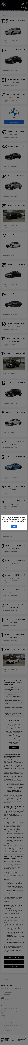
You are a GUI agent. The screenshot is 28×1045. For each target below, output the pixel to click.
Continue (14, 526)
